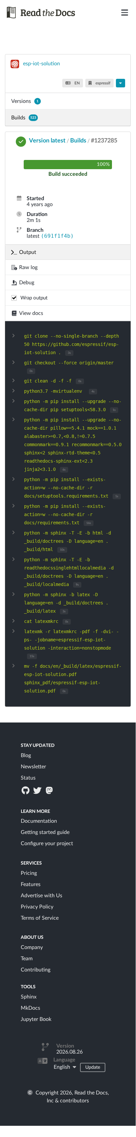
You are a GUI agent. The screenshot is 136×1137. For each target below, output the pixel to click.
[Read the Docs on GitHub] (26, 790)
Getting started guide (45, 832)
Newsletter (33, 766)
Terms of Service (40, 918)
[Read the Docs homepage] (46, 12)
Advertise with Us (41, 895)
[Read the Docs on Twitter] (38, 790)
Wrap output (33, 297)
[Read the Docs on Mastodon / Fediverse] (50, 790)
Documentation (39, 821)
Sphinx (29, 996)
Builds (23, 117)
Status (28, 778)
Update (92, 1067)
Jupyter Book (36, 1019)
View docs (31, 313)
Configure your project (47, 843)
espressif (102, 83)
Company (32, 947)
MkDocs (30, 1008)
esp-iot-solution (41, 63)
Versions (25, 101)
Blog (26, 755)
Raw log (28, 267)
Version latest (47, 141)
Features (31, 884)
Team (27, 958)
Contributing (35, 969)
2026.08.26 (69, 1052)
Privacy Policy (37, 906)
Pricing (29, 873)
